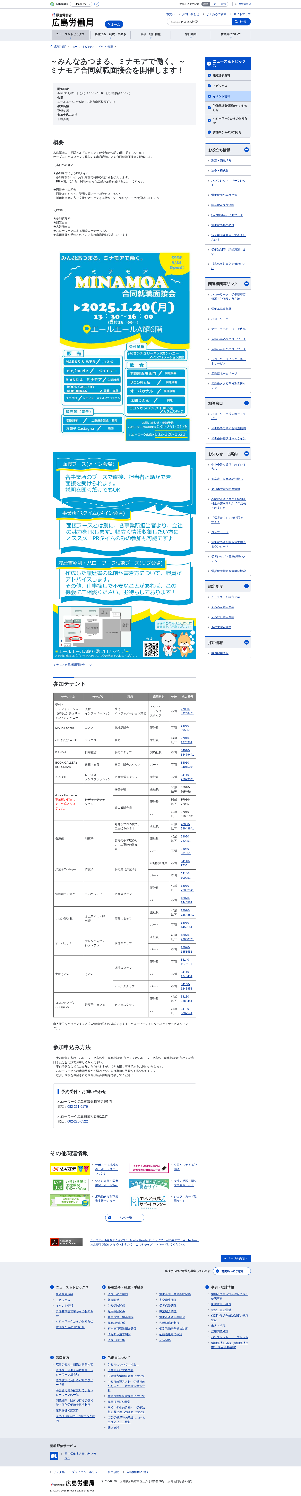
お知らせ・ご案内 (223, 454)
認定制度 (215, 586)
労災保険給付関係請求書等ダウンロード (228, 544)
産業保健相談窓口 (67, 1410)
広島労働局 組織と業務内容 (74, 1364)
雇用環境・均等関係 (121, 1317)
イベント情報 (221, 96)
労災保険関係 (168, 1305)
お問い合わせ (190, 14)
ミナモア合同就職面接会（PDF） (74, 664)
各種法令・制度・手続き (126, 1287)
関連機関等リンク (223, 284)
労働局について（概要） (123, 1364)
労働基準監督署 (221, 308)
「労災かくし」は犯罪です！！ (227, 520)
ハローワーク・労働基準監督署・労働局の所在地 (228, 296)
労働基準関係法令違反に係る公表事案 (229, 1296)
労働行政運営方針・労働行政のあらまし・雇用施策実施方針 (126, 1386)
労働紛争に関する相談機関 (228, 428)
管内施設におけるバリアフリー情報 (74, 1382)
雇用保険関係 (116, 1311)
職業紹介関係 (168, 1311)
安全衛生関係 (168, 1299)
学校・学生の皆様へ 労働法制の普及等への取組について (126, 1410)
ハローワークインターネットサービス (228, 361)
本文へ (170, 14)
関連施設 (113, 1427)
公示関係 (165, 1340)
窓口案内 (62, 1357)
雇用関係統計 (219, 1331)
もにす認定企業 (221, 627)
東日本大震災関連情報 (225, 489)
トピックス (220, 85)
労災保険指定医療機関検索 (228, 571)
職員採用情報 (220, 653)
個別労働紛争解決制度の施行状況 (229, 1318)
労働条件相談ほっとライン (228, 438)
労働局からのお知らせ (227, 132)
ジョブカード (220, 532)
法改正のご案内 (118, 1294)
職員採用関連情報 (119, 1401)
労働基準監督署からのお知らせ (230, 108)
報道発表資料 (221, 75)
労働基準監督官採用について (126, 1396)
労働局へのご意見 (232, 1271)
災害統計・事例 (221, 1304)
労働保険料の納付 (222, 225)
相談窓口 (215, 403)
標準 (205, 4)
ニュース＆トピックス (229, 63)
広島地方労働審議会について (126, 1376)
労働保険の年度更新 (224, 195)
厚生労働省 (245, 4)
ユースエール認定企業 (225, 597)
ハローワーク (220, 319)
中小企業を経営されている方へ (228, 467)
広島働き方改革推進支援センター (228, 385)
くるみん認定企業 (222, 607)
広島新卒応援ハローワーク (228, 339)
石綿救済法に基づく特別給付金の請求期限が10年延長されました (228, 503)
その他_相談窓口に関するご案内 (75, 1418)
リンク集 (59, 1472)
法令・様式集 (220, 170)
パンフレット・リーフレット (228, 183)
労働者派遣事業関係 (172, 1317)
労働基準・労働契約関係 (175, 1294)
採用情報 (215, 643)
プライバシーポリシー (86, 1472)
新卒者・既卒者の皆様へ (227, 479)
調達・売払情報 (221, 160)
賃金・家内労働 (221, 1310)
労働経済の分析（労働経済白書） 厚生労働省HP (229, 1345)
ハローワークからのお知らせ (230, 120)
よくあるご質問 (216, 14)
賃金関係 (113, 1299)
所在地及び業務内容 (121, 1370)
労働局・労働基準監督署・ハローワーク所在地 (74, 1372)
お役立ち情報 (219, 150)
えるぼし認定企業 (222, 617)
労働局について (119, 1357)
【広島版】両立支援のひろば (228, 266)
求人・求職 (218, 1325)
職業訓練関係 (116, 1322)
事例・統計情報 (222, 1287)
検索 (243, 21)
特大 (223, 4)
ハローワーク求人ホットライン (228, 416)
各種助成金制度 (169, 1322)
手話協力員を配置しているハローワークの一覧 (74, 1392)
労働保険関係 (116, 1305)
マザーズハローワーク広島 (228, 329)
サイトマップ (242, 14)
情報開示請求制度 (119, 1334)
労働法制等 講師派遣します (228, 251)
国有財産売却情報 (222, 205)
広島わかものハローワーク (228, 349)
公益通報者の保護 (170, 1334)
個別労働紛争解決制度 (173, 1328)
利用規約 (113, 1472)
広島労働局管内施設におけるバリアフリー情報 (126, 1420)
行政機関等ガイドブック (227, 215)
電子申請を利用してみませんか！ (228, 237)
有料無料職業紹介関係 (122, 1328)
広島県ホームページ (224, 373)
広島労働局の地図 (137, 1472)
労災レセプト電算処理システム (228, 558)
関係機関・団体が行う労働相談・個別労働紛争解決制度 (74, 1402)
